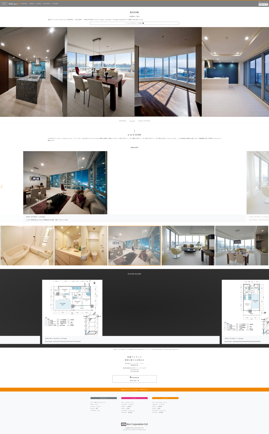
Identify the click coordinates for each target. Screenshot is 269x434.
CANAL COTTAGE (144, 121)
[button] (2, 186)
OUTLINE (55, 3)
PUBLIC (31, 3)
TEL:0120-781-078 (134, 369)
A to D (132, 121)
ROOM (39, 3)
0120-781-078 (264, 2)
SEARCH (134, 378)
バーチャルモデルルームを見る (134, 23)
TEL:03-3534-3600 (134, 371)
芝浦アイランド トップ (126, 389)
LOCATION (46, 3)
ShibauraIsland (4, 3)
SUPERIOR (122, 121)
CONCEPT (24, 3)
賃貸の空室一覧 (264, 4)
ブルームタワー (135, 389)
